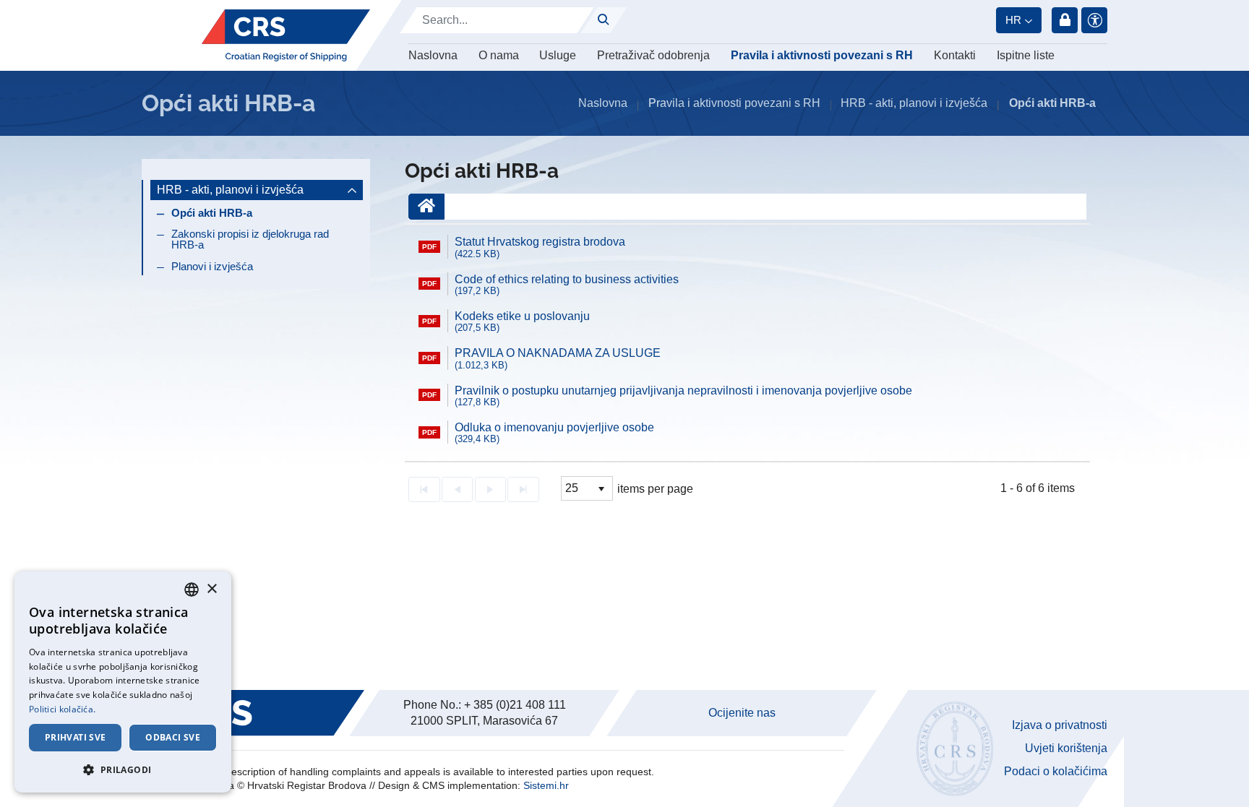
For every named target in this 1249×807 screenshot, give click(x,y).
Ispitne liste (1026, 55)
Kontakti (955, 55)
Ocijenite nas (742, 713)
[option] (747, 247)
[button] (123, 769)
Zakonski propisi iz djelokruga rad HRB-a (250, 239)
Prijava (1065, 20)
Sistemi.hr (546, 785)
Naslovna (433, 55)
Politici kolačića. (62, 709)
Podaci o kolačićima (1055, 771)
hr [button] (1013, 20)
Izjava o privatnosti (1059, 725)
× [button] (211, 589)
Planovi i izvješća (212, 266)
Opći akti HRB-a (211, 212)
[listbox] (587, 488)
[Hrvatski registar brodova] (286, 35)
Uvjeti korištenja (1066, 748)
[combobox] (191, 589)
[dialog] (122, 682)
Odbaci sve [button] (172, 737)
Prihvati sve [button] (75, 737)
